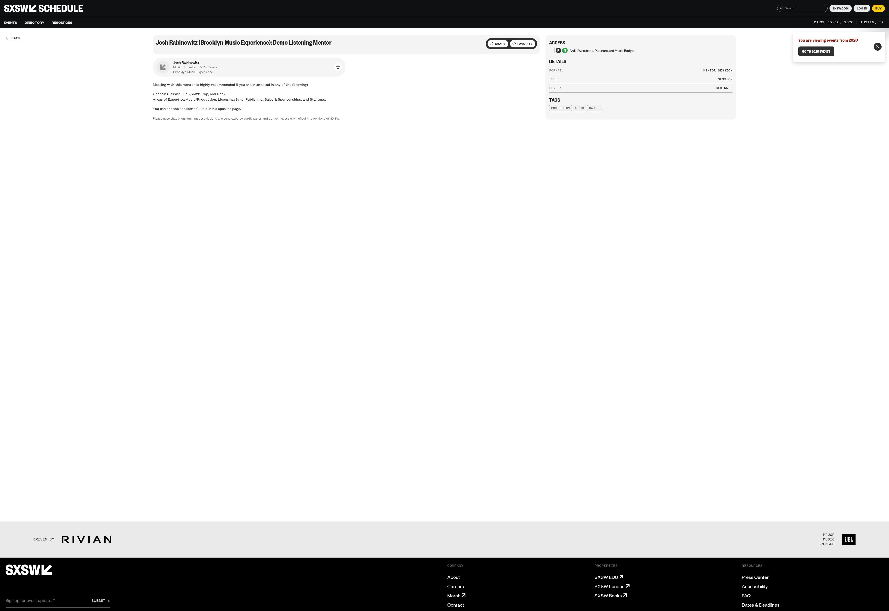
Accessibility (755, 586)
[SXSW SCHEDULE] (43, 8)
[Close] (878, 47)
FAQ (746, 595)
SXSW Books (608, 595)
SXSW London (610, 586)
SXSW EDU (606, 577)
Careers (455, 586)
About (453, 577)
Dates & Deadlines (760, 605)
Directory (34, 22)
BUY (878, 8)
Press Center (755, 577)
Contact (455, 605)
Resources (62, 22)
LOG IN (862, 8)
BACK (14, 38)
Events (10, 22)
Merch (453, 595)
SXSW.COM (840, 8)
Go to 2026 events (816, 51)
